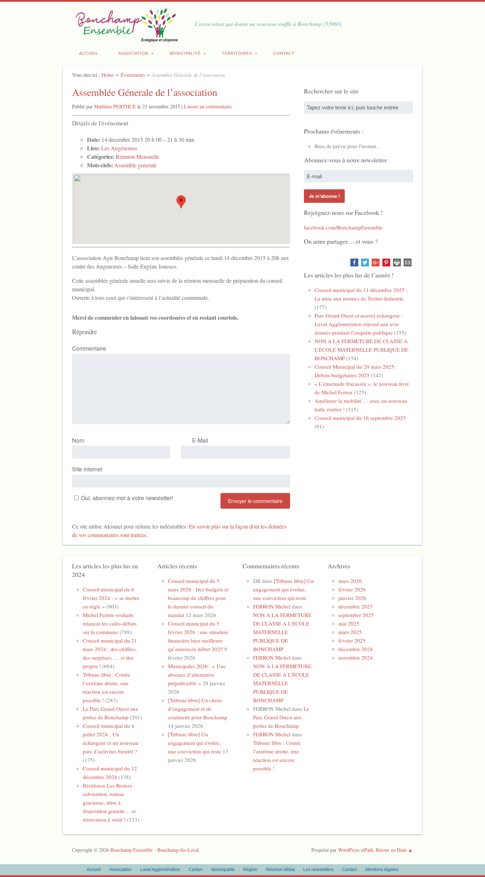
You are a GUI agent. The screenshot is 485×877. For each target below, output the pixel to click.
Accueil (88, 53)
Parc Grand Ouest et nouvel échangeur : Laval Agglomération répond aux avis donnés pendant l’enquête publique (359, 324)
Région (250, 869)
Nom (78, 440)
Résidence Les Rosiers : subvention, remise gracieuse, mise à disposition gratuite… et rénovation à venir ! (109, 802)
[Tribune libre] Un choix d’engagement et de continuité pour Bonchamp (197, 709)
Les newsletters (318, 869)
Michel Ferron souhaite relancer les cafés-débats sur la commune (110, 623)
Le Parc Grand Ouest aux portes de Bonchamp (281, 717)
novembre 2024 (355, 657)
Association (133, 53)
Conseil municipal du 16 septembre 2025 (360, 417)
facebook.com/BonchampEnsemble (343, 227)
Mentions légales (381, 869)
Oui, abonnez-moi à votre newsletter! (127, 498)
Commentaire (89, 348)
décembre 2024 (355, 649)
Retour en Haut (391, 849)
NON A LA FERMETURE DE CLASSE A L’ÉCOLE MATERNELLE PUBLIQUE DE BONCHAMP (361, 349)
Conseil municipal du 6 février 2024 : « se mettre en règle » (111, 598)
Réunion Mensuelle (137, 156)
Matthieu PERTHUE (115, 106)
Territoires (237, 53)
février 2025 (352, 640)
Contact (284, 53)
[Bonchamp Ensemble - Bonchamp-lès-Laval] (125, 38)
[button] (181, 202)
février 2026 (352, 589)
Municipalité (185, 53)
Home (108, 74)
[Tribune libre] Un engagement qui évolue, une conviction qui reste (194, 743)
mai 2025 (348, 623)
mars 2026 (350, 580)
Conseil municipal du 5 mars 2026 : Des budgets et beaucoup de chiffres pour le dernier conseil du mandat (198, 597)
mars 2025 (350, 631)
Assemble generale (135, 165)
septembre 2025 (356, 614)
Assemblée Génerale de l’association (144, 92)
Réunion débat (280, 869)
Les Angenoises (119, 148)
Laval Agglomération (160, 869)
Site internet (87, 469)
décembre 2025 (355, 606)
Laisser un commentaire (208, 106)
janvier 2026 (352, 597)
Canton (196, 869)
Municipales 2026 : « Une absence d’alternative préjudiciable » (197, 674)
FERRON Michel (271, 606)
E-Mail (200, 440)
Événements (133, 74)
